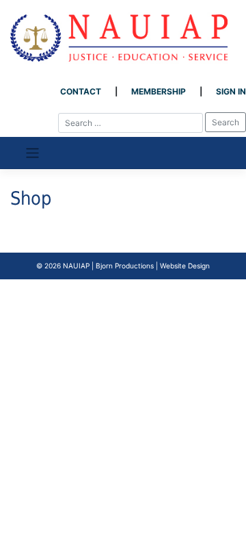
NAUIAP (76, 266)
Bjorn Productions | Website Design (153, 266)
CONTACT (80, 91)
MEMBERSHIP (158, 91)
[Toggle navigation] (32, 153)
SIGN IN (231, 91)
